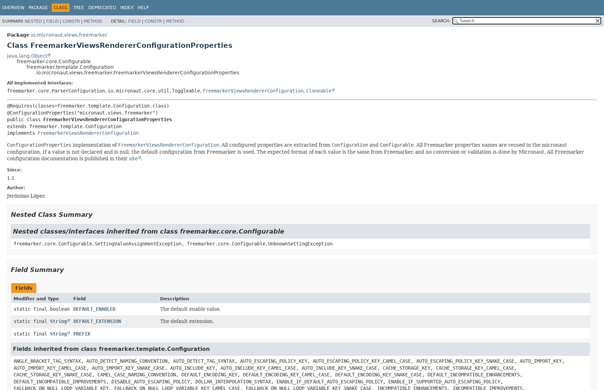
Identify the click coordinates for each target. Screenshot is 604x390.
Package (38, 7)
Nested (33, 21)
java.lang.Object (27, 56)
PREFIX (81, 334)
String (58, 321)
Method (93, 21)
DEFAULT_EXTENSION (97, 321)
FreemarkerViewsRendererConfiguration (253, 91)
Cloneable (318, 91)
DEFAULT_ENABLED (94, 309)
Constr (71, 21)
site (133, 158)
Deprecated (102, 7)
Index (127, 7)
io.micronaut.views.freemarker (69, 35)
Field (52, 21)
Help (143, 7)
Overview (13, 7)
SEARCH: (441, 21)
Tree (78, 7)
